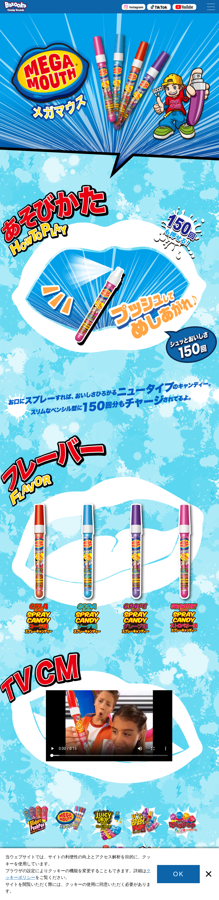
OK (178, 874)
